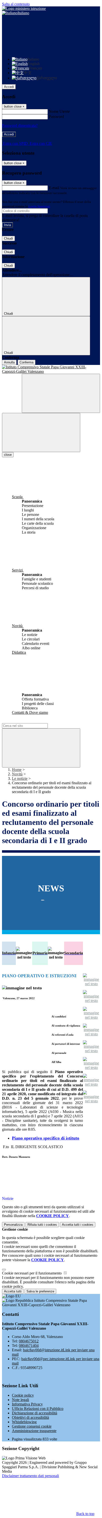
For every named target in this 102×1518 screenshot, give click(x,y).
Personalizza (13, 1224)
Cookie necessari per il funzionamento (32, 1273)
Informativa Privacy (27, 1404)
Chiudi (8, 238)
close (8, 455)
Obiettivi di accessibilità (30, 1417)
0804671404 (29, 1345)
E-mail (54, 188)
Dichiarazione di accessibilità (34, 1413)
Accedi (9, 87)
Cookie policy (23, 1395)
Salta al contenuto (16, 4)
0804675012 (29, 1341)
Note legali (20, 1400)
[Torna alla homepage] (51, 369)
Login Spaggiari (39, 206)
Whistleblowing (24, 1422)
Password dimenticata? (20, 125)
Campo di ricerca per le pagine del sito (32, 721)
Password (56, 116)
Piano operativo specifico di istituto (45, 1138)
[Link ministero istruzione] (24, 8)
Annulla (9, 362)
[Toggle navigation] (41, 432)
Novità (17, 774)
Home (17, 769)
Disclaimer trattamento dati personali (30, 1476)
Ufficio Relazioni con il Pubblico (37, 1408)
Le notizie (19, 778)
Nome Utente (59, 111)
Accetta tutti (77, 1224)
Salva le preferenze (40, 1291)
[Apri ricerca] (61, 393)
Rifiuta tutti (42, 1224)
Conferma (26, 362)
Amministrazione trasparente (34, 1431)
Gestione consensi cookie (31, 1426)
